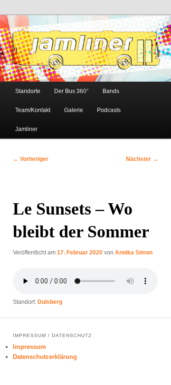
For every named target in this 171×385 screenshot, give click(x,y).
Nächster (142, 159)
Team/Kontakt (32, 110)
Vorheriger (30, 159)
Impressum (29, 346)
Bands (111, 91)
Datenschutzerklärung (45, 356)
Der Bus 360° (71, 91)
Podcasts (109, 110)
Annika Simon (133, 252)
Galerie (73, 110)
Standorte (27, 91)
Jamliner (26, 129)
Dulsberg (50, 302)
